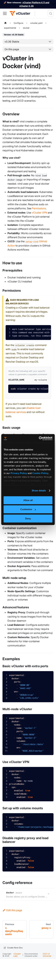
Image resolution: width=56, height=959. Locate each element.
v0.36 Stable (12, 41)
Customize (26, 509)
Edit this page (14, 910)
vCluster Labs (17, 955)
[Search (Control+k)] (51, 13)
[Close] (53, 4)
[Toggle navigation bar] (4, 13)
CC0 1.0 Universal (47, 955)
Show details (39, 490)
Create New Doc (15, 947)
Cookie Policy (40, 473)
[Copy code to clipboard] (46, 329)
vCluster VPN (39, 212)
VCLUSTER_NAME (16, 379)
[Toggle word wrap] (39, 329)
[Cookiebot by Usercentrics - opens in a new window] (39, 438)
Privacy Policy (19, 473)
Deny (28, 518)
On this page (12, 49)
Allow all (28, 500)
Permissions (39, 208)
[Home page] (5, 23)
